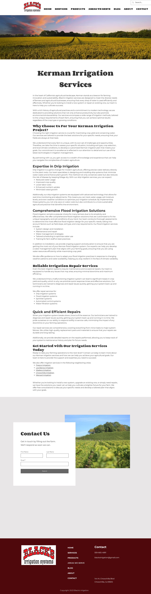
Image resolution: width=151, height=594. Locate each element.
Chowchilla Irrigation (45, 373)
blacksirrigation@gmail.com (107, 558)
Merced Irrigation (43, 375)
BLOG (70, 568)
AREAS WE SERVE (75, 563)
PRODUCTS (73, 558)
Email (22, 460)
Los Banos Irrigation (44, 368)
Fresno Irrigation (43, 365)
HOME (71, 548)
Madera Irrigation (43, 370)
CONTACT (72, 578)
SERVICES (72, 553)
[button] (99, 9)
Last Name (50, 452)
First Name (24, 452)
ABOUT (71, 573)
